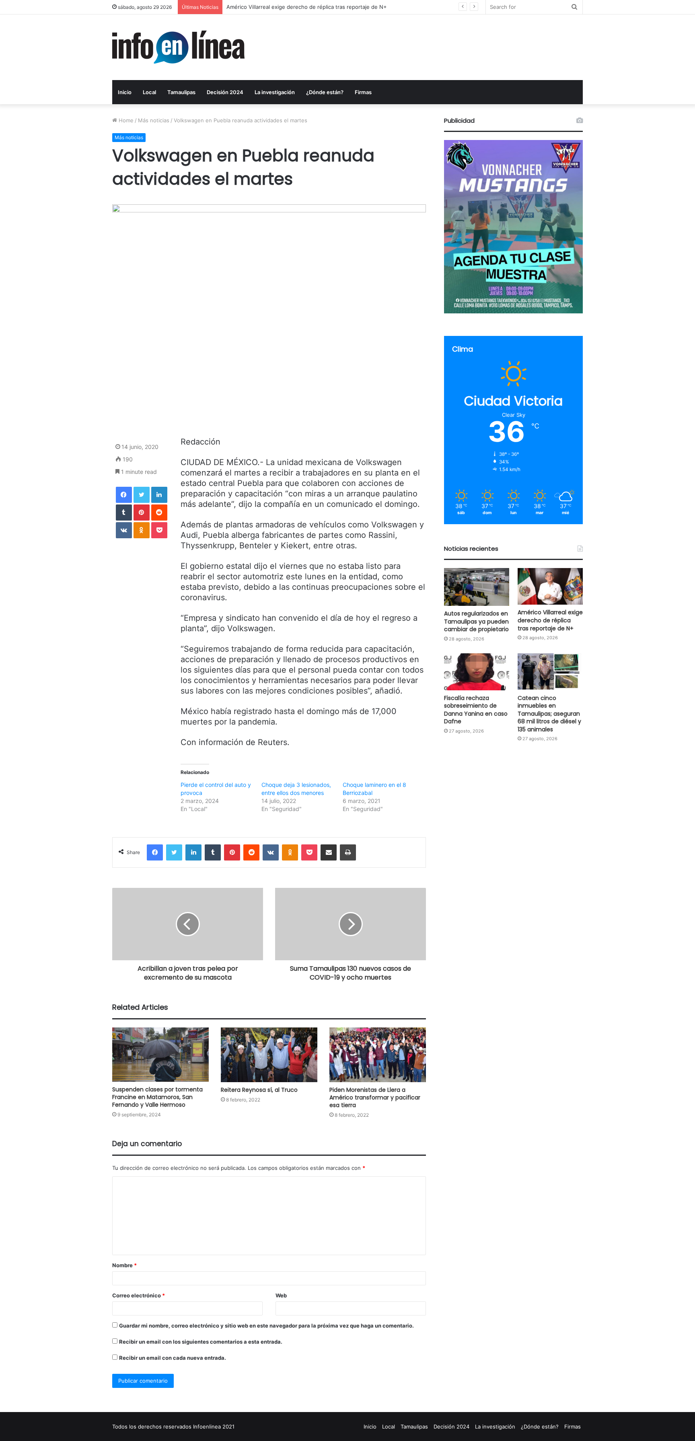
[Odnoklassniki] (142, 530)
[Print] (348, 852)
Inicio (125, 92)
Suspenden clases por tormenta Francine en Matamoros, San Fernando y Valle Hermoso (157, 1097)
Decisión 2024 (225, 92)
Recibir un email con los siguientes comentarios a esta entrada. (200, 1341)
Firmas (363, 92)
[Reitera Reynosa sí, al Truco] (269, 1054)
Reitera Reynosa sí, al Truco (259, 1090)
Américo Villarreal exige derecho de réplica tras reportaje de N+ (550, 620)
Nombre (124, 1265)
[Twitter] (142, 495)
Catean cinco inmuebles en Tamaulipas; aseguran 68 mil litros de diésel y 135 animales (549, 713)
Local (149, 92)
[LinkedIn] (159, 495)
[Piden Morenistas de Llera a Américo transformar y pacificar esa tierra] (377, 1054)
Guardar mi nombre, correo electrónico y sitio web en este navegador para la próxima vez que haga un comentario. (266, 1325)
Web (281, 1295)
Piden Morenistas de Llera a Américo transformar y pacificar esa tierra (374, 1097)
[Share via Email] (329, 852)
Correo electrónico (138, 1295)
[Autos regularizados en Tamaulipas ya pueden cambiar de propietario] (476, 587)
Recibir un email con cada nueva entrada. (172, 1358)
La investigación (275, 92)
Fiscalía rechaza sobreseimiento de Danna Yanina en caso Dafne (307, 7)
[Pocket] (159, 530)
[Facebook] (124, 495)
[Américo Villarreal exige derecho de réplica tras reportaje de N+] (550, 586)
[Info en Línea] (178, 47)
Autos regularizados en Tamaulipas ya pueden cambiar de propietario (476, 621)
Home (125, 120)
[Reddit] (159, 512)
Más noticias (153, 120)
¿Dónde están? (324, 92)
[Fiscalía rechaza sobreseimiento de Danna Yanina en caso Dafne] (476, 671)
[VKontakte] (124, 530)
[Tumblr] (124, 512)
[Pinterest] (142, 512)
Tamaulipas (181, 92)
